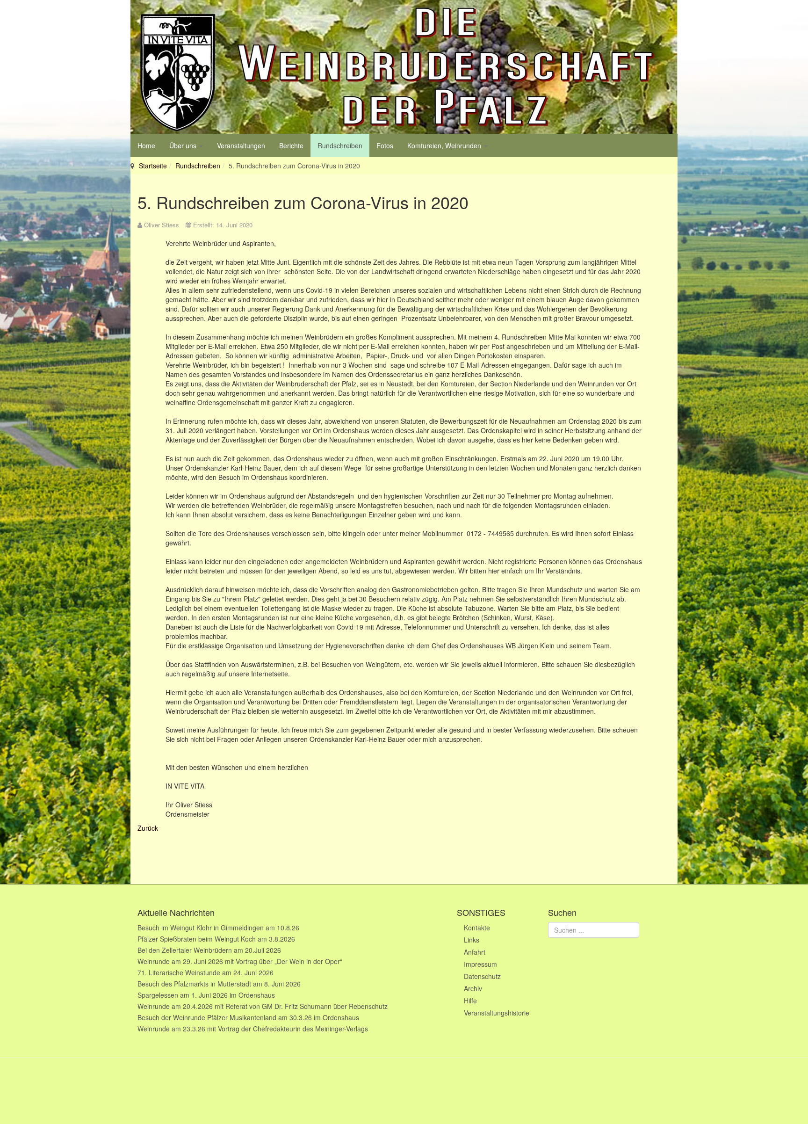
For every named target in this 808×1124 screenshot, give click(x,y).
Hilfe (470, 1000)
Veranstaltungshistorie (496, 1012)
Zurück (147, 828)
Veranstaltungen (241, 145)
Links (471, 939)
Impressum (480, 964)
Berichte (291, 145)
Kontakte (477, 927)
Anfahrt (474, 952)
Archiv (473, 988)
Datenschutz (482, 976)
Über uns (183, 145)
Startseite (153, 165)
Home (146, 145)
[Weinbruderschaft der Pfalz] (404, 67)
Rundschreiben (339, 145)
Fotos (384, 145)
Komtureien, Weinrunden (445, 145)
